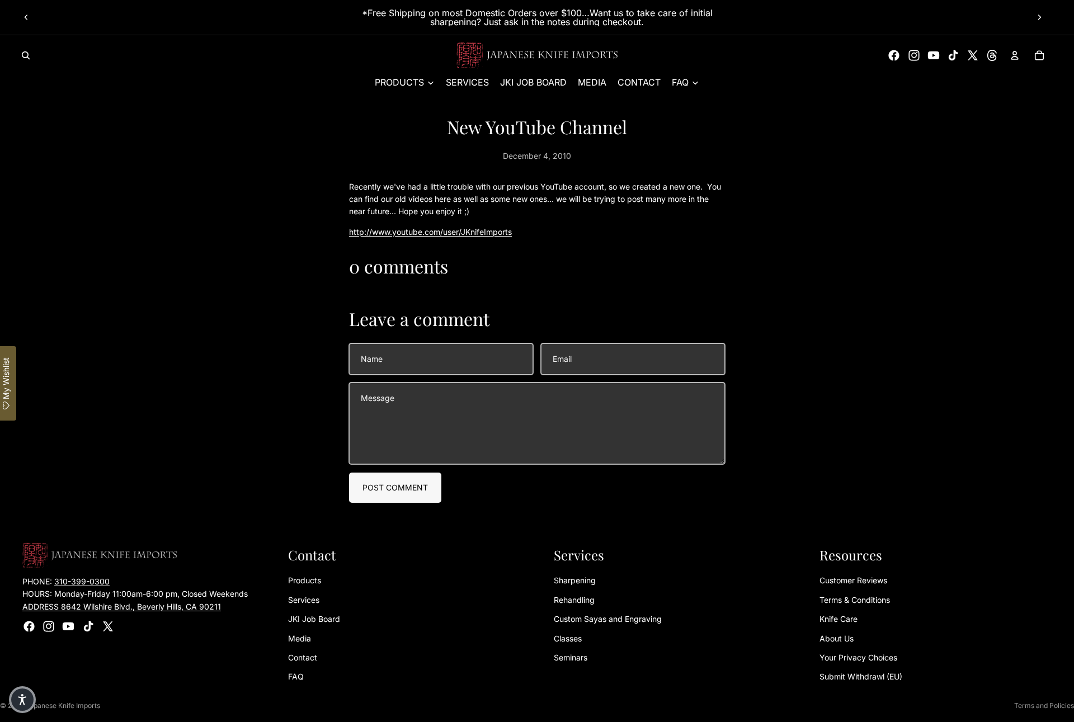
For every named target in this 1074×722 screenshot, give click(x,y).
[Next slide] (1039, 17)
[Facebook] (894, 55)
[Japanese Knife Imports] (537, 55)
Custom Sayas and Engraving (608, 619)
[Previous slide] (26, 17)
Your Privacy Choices (858, 657)
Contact (302, 657)
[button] (22, 699)
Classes (568, 638)
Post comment (395, 487)
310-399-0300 (82, 581)
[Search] (25, 55)
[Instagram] (914, 55)
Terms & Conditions (854, 600)
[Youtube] (933, 55)
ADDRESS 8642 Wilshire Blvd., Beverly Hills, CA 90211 (121, 606)
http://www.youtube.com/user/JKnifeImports (430, 232)
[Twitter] (972, 55)
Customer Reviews (853, 580)
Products (304, 580)
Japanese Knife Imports (63, 705)
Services (303, 600)
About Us (836, 638)
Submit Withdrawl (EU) (860, 676)
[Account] (1014, 55)
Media (299, 638)
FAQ (296, 676)
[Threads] (992, 55)
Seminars (570, 657)
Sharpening (575, 580)
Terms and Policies (1044, 705)
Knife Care (838, 619)
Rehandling (574, 600)
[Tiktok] (953, 55)
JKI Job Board (314, 619)
